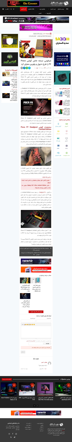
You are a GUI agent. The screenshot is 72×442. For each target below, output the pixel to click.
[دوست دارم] (46, 369)
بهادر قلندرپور (48, 68)
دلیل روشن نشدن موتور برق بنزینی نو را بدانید (13, 74)
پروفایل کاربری (27, 427)
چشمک (34, 324)
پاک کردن (24, 324)
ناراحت (32, 324)
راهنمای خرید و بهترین (40, 424)
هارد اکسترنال (58, 155)
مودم (58, 148)
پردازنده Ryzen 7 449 (38, 33)
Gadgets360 (42, 192)
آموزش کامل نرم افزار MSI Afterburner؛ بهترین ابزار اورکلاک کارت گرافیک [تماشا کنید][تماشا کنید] (13, 95)
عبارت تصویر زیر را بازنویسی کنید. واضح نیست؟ (39, 341)
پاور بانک (58, 141)
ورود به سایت (27, 429)
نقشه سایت (28, 425)
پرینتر (66, 148)
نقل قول (22, 324)
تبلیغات (41, 427)
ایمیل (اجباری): (32, 318)
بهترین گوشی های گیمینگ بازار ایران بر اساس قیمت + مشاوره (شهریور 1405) (66, 111)
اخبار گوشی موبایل (26, 42)
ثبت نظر (23, 352)
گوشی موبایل (58, 126)
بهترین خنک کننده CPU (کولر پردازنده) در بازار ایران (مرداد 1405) (66, 94)
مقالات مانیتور (15, 77)
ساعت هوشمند (66, 155)
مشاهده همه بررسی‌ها (7, 379)
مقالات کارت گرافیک (14, 89)
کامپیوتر (66, 126)
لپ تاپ (58, 134)
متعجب (29, 324)
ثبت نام (41, 431)
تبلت (66, 134)
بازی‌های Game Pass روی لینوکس (44, 36)
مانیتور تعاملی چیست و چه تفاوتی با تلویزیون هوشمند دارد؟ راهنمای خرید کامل (13, 83)
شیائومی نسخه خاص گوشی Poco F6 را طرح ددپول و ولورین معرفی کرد (36, 62)
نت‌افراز (63, 430)
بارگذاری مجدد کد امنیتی (31, 341)
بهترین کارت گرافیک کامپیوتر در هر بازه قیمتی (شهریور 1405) (66, 102)
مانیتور (66, 141)
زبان (31, 324)
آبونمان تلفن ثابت (32, 36)
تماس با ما (28, 423)
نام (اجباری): (49, 318)
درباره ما (41, 429)
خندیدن (26, 324)
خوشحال (27, 324)
